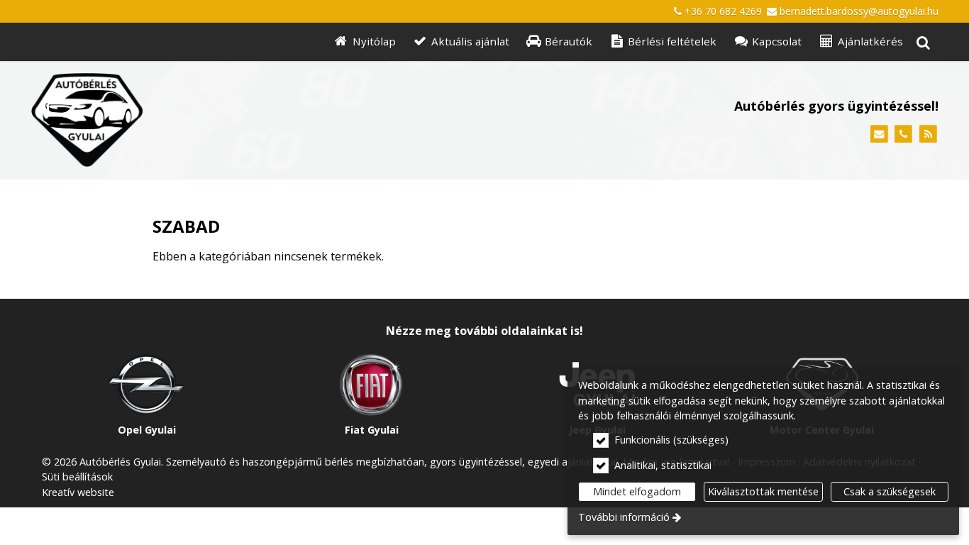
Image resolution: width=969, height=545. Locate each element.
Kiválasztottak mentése (763, 491)
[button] (923, 42)
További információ (624, 517)
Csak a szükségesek (889, 491)
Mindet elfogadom (637, 491)
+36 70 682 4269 (723, 11)
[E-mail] (879, 134)
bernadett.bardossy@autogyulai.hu (859, 11)
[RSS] (928, 134)
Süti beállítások (77, 476)
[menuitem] (923, 42)
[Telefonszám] (903, 134)
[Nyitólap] (230, 120)
